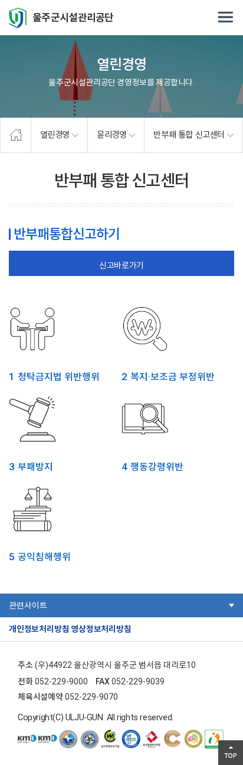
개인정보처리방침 (39, 629)
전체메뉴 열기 (225, 17)
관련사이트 (28, 605)
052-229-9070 (91, 696)
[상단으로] (230, 752)
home (16, 135)
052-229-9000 (61, 681)
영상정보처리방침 (101, 629)
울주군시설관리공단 (73, 18)
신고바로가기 (121, 265)
